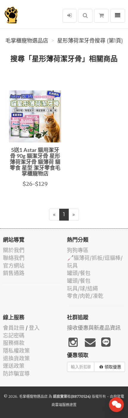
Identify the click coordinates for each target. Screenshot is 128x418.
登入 (34, 327)
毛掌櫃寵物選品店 (26, 40)
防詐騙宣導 (16, 373)
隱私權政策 (16, 350)
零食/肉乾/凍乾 (85, 296)
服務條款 (13, 343)
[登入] (70, 16)
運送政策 (13, 365)
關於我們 (13, 250)
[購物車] (101, 16)
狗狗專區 (77, 250)
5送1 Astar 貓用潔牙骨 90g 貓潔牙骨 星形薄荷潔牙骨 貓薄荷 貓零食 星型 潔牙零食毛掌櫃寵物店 (35, 162)
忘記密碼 (13, 335)
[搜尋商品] (85, 16)
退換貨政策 (16, 358)
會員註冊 (13, 327)
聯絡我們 (13, 257)
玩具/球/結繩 (82, 288)
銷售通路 (13, 273)
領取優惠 (112, 367)
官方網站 (13, 265)
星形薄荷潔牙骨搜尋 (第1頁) (90, 40)
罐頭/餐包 (78, 273)
